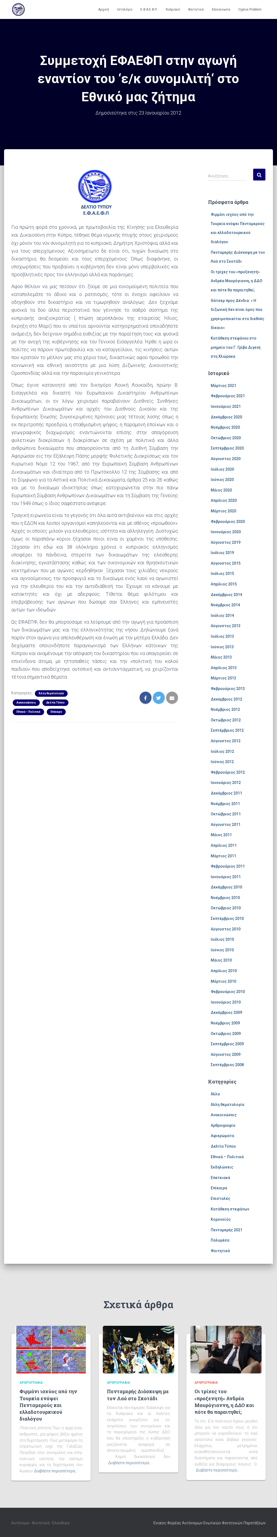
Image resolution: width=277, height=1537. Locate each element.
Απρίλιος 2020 (224, 500)
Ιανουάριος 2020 (226, 532)
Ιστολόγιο (124, 9)
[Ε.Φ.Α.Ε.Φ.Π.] (18, 9)
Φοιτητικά (196, 9)
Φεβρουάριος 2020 (228, 521)
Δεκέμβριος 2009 (226, 1012)
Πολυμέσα (220, 1240)
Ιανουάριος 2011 (226, 877)
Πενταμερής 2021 (226, 1230)
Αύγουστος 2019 (225, 542)
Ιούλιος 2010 (222, 939)
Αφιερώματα (222, 1136)
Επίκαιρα (56, 711)
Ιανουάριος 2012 (226, 782)
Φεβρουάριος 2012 (228, 772)
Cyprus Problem (250, 9)
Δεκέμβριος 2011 (226, 793)
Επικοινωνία (221, 9)
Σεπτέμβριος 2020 (227, 448)
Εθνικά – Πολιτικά (28, 711)
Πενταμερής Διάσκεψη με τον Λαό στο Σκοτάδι (138, 1394)
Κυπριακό (173, 9)
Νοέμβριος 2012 (225, 709)
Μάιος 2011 (221, 835)
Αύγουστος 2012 (225, 741)
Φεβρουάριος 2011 (228, 866)
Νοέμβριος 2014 (225, 605)
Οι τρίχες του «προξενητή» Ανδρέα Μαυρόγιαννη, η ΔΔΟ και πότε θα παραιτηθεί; (236, 281)
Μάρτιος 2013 (223, 678)
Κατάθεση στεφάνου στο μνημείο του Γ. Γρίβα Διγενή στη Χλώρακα (235, 347)
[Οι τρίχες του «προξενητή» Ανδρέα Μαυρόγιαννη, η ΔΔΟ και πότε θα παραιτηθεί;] (226, 1349)
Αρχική (103, 9)
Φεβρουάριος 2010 (228, 991)
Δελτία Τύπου (55, 702)
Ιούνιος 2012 (222, 762)
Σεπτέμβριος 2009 (227, 1044)
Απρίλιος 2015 (224, 584)
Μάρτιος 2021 (223, 385)
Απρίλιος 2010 (224, 971)
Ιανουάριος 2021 (226, 406)
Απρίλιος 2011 (224, 845)
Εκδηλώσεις (222, 1167)
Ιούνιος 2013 (222, 647)
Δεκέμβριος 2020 (226, 417)
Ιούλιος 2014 (222, 615)
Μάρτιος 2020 (223, 511)
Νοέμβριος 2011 (225, 804)
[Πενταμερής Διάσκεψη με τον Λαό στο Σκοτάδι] (138, 1349)
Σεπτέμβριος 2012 (227, 730)
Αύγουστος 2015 (225, 563)
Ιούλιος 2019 (222, 553)
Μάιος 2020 (221, 490)
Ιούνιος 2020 (222, 479)
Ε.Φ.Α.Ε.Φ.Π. (149, 9)
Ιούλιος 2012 (222, 751)
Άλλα (215, 1094)
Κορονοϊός (221, 1219)
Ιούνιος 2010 (222, 950)
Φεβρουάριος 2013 (228, 688)
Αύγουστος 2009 (225, 1054)
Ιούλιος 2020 (222, 469)
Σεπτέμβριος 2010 (227, 918)
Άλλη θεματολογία (51, 693)
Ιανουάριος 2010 (226, 1002)
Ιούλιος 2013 (222, 636)
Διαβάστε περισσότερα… (55, 1471)
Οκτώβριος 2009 (226, 1033)
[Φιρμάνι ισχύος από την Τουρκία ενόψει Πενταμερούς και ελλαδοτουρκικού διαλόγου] (51, 1349)
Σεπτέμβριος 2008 (227, 1065)
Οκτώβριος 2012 (226, 720)
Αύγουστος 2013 (225, 626)
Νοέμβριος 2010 (225, 898)
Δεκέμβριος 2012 (226, 699)
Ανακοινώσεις (26, 702)
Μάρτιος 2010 (223, 981)
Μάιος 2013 (221, 657)
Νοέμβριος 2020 (225, 427)
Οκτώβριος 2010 (226, 908)
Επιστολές (220, 1198)
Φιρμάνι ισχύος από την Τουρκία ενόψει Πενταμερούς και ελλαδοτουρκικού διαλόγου (48, 1405)
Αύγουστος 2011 (225, 824)
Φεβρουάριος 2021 (228, 396)
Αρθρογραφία (223, 1125)
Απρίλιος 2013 (224, 668)
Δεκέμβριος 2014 (226, 594)
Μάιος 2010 (221, 960)
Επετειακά (220, 1177)
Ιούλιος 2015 (222, 573)
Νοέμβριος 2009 (225, 1023)
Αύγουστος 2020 (225, 459)
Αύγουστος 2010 (225, 929)
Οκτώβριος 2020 (226, 438)
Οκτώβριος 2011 (226, 814)
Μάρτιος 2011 (223, 856)
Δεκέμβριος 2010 (226, 887)
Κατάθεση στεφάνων (230, 1209)
